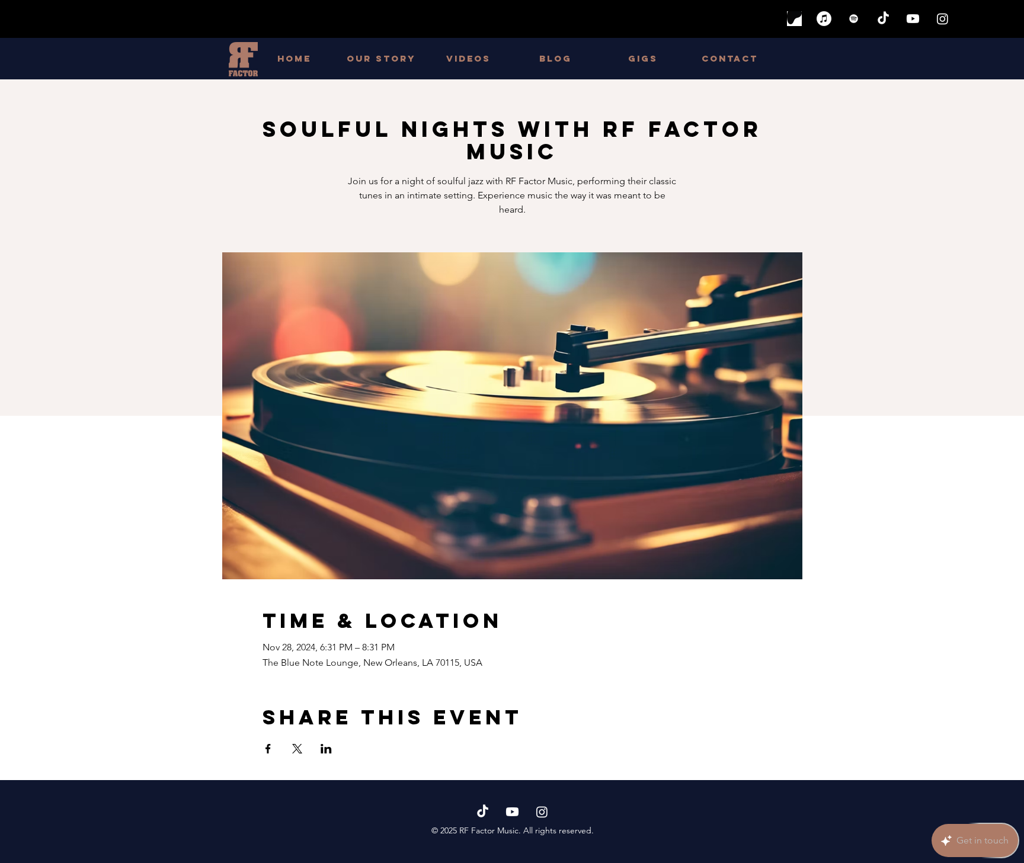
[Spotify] (853, 18)
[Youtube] (912, 18)
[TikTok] (883, 18)
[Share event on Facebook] (268, 748)
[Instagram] (942, 18)
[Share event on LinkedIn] (326, 748)
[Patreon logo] (794, 18)
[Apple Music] (824, 18)
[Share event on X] (297, 748)
